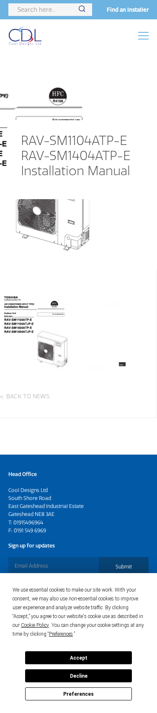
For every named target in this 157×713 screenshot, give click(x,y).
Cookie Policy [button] (35, 625)
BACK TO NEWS (27, 396)
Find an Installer (128, 9)
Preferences (78, 694)
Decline (79, 676)
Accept (79, 658)
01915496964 (28, 522)
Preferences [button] (61, 634)
